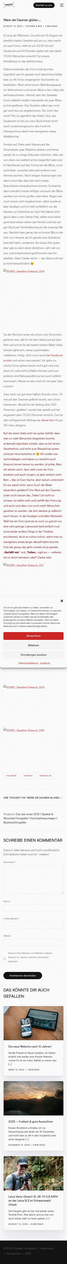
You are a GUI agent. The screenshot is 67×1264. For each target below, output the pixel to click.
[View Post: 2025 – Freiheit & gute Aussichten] (34, 1098)
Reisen (13, 1164)
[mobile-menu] (61, 5)
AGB (28, 1253)
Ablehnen (33, 645)
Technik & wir (33, 26)
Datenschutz (13, 1253)
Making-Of (45, 776)
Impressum (45, 663)
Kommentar (9, 862)
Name (7, 901)
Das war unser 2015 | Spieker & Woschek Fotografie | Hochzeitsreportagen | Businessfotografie (30, 818)
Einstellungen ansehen (34, 654)
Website (7, 935)
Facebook (11, 776)
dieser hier (47, 420)
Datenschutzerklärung (28, 663)
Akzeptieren (33, 635)
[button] (62, 601)
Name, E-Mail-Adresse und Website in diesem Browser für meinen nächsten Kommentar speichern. (30, 957)
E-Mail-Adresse (11, 918)
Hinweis (28, 776)
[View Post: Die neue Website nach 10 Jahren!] (34, 1023)
